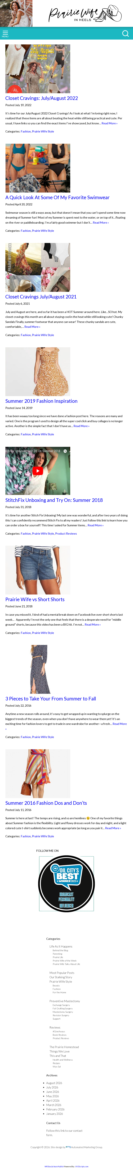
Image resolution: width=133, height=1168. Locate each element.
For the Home (59, 992)
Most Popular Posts (61, 972)
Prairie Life (58, 957)
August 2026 (54, 1083)
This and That (57, 1055)
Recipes (56, 1063)
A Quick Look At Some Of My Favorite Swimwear (57, 197)
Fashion (26, 131)
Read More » (110, 123)
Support (56, 1018)
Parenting (57, 953)
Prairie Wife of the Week (65, 960)
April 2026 (53, 1100)
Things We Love (59, 1051)
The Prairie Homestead (64, 1047)
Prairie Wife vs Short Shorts (35, 599)
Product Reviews (66, 533)
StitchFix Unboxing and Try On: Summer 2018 (54, 500)
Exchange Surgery (61, 1005)
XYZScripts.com (81, 1166)
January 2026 (54, 1113)
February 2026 (55, 1109)
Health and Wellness (63, 1059)
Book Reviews (59, 1034)
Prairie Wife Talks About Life (66, 964)
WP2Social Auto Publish (54, 1166)
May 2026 (52, 1096)
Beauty (56, 985)
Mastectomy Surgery (63, 1011)
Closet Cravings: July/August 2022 (41, 98)
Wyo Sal (57, 1066)
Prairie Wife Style (43, 131)
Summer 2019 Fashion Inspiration (41, 401)
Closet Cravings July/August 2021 (41, 296)
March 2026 (53, 1105)
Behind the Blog (60, 950)
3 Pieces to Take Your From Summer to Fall (50, 698)
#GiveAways (59, 1031)
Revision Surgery (61, 1015)
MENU (5, 36)
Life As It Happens (60, 946)
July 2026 (52, 1087)
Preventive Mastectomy (64, 1001)
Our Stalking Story (60, 977)
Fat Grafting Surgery (63, 1008)
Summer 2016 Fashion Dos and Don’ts (46, 803)
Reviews (54, 1027)
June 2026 (52, 1091)
